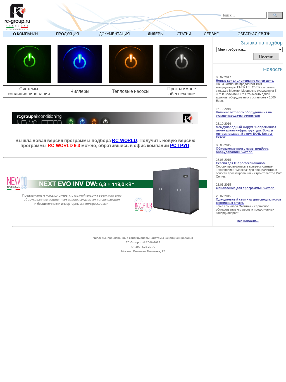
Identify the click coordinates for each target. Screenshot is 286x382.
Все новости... (248, 221)
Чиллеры (79, 91)
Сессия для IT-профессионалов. (241, 163)
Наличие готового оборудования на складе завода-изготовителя (244, 113)
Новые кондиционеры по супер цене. (245, 80)
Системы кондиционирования (29, 91)
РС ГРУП (179, 145)
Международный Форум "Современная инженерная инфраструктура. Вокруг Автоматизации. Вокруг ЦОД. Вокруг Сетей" (246, 132)
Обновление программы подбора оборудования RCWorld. (242, 150)
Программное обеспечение (181, 91)
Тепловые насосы (130, 91)
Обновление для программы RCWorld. (245, 188)
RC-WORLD (124, 140)
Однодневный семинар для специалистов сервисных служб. (248, 201)
